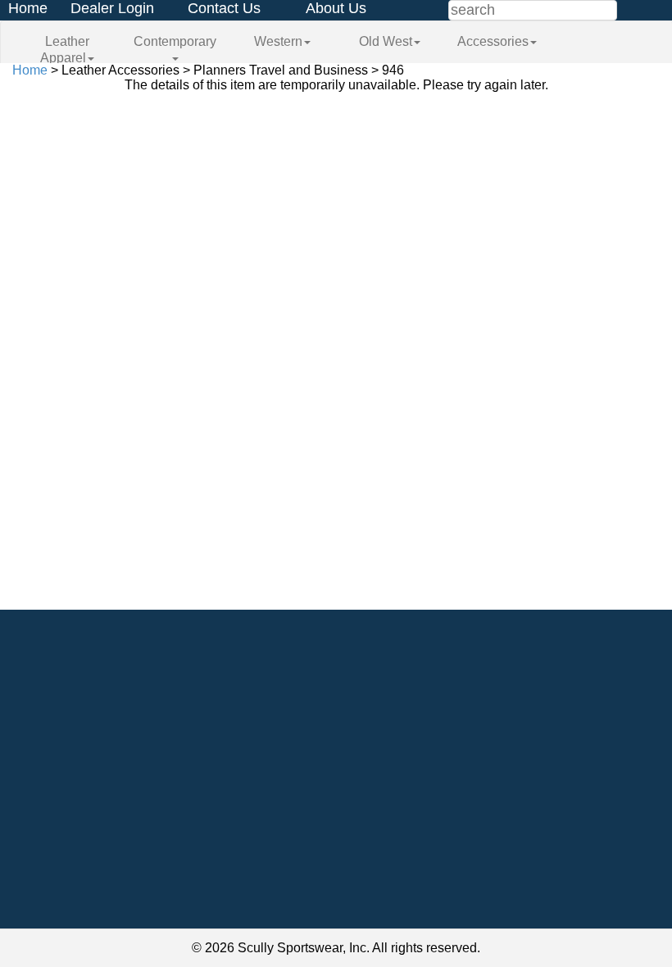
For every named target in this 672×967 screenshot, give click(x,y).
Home (28, 8)
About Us (336, 8)
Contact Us (224, 8)
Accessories (493, 41)
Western (278, 41)
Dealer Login (112, 8)
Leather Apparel (64, 49)
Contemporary (175, 41)
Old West (385, 41)
